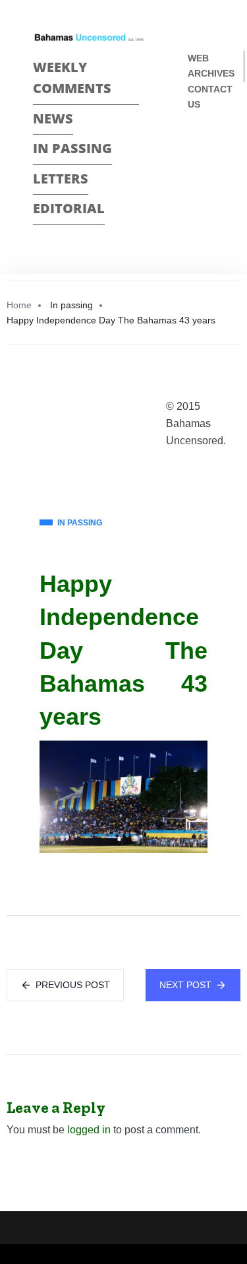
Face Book (193, 148)
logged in (89, 1129)
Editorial (69, 208)
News (53, 118)
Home (19, 305)
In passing (72, 148)
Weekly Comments (72, 78)
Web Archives (211, 66)
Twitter (193, 171)
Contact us (210, 97)
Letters (60, 178)
